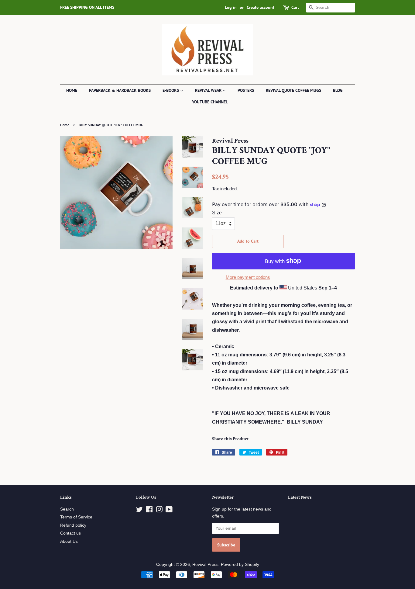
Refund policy (73, 525)
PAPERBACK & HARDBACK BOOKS (120, 90)
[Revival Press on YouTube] (169, 510)
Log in (231, 7)
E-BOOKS (171, 90)
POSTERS (246, 90)
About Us (69, 541)
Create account (260, 7)
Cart (295, 7)
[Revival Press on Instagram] (159, 510)
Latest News (300, 497)
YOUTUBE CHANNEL (210, 102)
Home (64, 125)
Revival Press (205, 564)
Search (67, 509)
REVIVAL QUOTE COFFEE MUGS (293, 90)
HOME (71, 90)
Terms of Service (76, 517)
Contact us (70, 533)
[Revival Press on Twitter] (139, 510)
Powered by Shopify (240, 564)
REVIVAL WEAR (209, 90)
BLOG (338, 90)
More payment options (248, 277)
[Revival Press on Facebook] (149, 510)
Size (217, 212)
